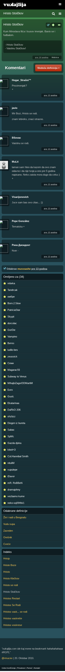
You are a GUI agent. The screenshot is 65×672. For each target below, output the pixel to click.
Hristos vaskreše (12, 618)
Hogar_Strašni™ (21, 80)
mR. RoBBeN (15, 482)
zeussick (12, 356)
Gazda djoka (14, 443)
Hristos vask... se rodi (15, 611)
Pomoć (29, 668)
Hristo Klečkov (11, 578)
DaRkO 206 (14, 409)
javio (14, 107)
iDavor (11, 476)
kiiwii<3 (12, 449)
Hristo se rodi (10, 585)
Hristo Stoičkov (13, 13)
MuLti (15, 161)
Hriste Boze (9, 565)
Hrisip (6, 558)
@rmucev (7, 658)
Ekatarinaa (13, 403)
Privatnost (21, 668)
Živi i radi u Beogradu (14, 517)
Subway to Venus (17, 376)
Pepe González (20, 221)
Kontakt (37, 668)
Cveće (6, 544)
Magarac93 (14, 369)
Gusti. (11, 396)
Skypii (11, 316)
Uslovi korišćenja (9, 668)
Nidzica (55, 57)
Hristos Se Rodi (11, 605)
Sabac (11, 429)
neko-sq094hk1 (16, 502)
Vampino (12, 336)
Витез (11, 343)
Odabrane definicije (15, 510)
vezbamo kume (16, 496)
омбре (11, 296)
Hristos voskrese (12, 625)
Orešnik (7, 537)
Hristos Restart (11, 598)
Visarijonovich (20, 196)
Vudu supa (9, 524)
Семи (11, 363)
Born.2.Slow (14, 303)
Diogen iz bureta (16, 423)
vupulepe (12, 469)
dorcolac (12, 323)
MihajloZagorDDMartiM (20, 383)
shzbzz (12, 416)
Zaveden (8, 530)
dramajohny (14, 489)
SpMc (11, 436)
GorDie (11, 329)
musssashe (24, 268)
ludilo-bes (13, 349)
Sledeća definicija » (48, 68)
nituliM (11, 463)
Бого (10, 389)
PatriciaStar (14, 309)
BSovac (16, 137)
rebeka (11, 283)
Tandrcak (13, 289)
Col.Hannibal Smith (18, 456)
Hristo (6, 571)
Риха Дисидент (21, 245)
